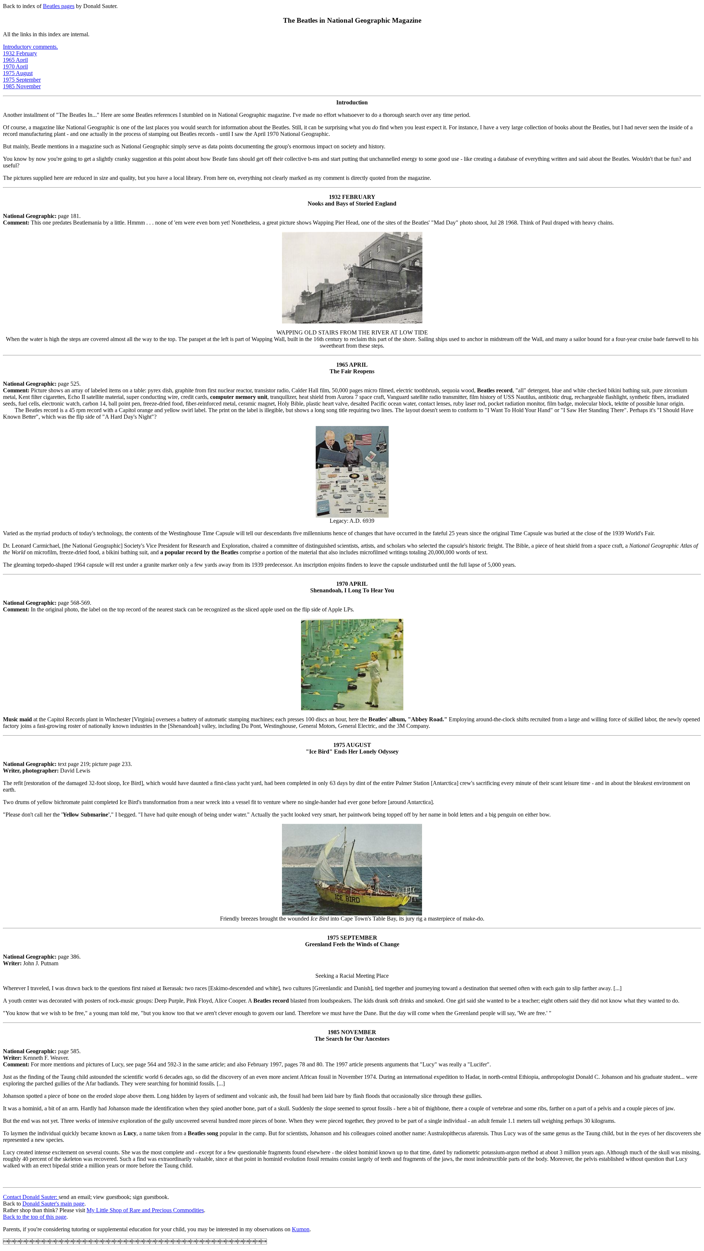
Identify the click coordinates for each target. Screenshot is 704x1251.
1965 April (15, 60)
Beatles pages (58, 6)
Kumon (300, 1229)
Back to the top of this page (34, 1217)
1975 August (18, 73)
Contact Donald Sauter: (31, 1197)
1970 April (15, 66)
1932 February (20, 53)
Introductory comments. (30, 47)
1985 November (22, 86)
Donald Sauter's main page (53, 1203)
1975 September (22, 80)
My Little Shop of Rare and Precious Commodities (145, 1210)
